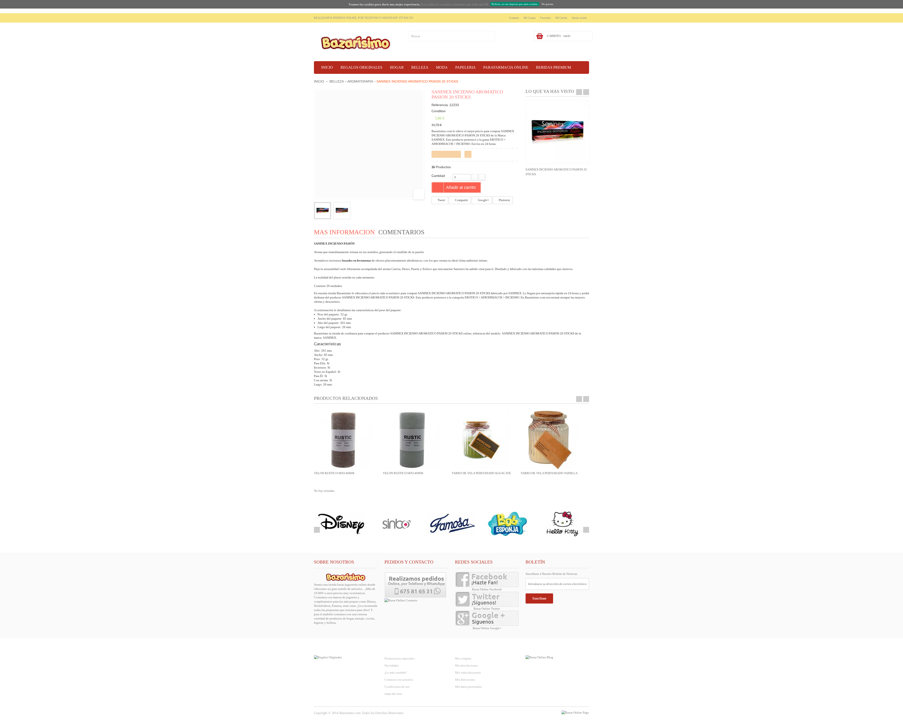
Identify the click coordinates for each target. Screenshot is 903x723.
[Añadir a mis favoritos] (467, 154)
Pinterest (504, 200)
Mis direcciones (465, 679)
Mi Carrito (561, 18)
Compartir (461, 200)
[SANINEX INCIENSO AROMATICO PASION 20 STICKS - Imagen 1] (322, 210)
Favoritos (545, 18)
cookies (369, 4)
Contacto (514, 18)
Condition (439, 111)
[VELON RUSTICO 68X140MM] (343, 439)
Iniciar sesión (579, 18)
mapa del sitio (393, 693)
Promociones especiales (399, 658)
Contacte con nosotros (398, 679)
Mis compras (463, 658)
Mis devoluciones (466, 665)
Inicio (319, 81)
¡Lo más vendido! (395, 672)
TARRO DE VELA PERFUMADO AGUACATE (481, 473)
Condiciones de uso (397, 686)
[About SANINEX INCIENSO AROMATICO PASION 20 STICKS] (557, 132)
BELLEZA (336, 81)
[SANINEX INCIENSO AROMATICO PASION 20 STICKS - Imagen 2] (341, 210)
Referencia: (440, 105)
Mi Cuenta (529, 18)
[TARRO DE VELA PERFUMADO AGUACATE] (481, 439)
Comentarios (401, 232)
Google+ (483, 200)
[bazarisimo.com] (357, 42)
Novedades (391, 665)
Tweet (441, 200)
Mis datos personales (468, 686)
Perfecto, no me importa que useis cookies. (514, 4)
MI (467, 648)
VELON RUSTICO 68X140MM (334, 473)
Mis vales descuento (468, 672)
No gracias (547, 4)
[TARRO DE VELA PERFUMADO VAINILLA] (550, 439)
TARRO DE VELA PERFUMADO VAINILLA (549, 473)
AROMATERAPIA (360, 81)
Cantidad (438, 175)
